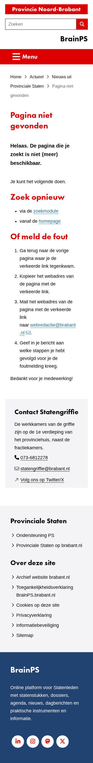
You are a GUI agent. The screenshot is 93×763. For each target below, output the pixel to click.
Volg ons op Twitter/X (42, 479)
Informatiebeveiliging (37, 625)
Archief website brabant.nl (43, 577)
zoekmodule (45, 211)
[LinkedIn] (18, 741)
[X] (62, 741)
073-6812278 (34, 457)
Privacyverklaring (34, 615)
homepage (50, 221)
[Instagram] (33, 741)
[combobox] (40, 24)
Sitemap (24, 635)
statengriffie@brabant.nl (45, 468)
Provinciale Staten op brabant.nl (49, 545)
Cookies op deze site (37, 605)
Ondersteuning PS (35, 535)
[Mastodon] (47, 741)
